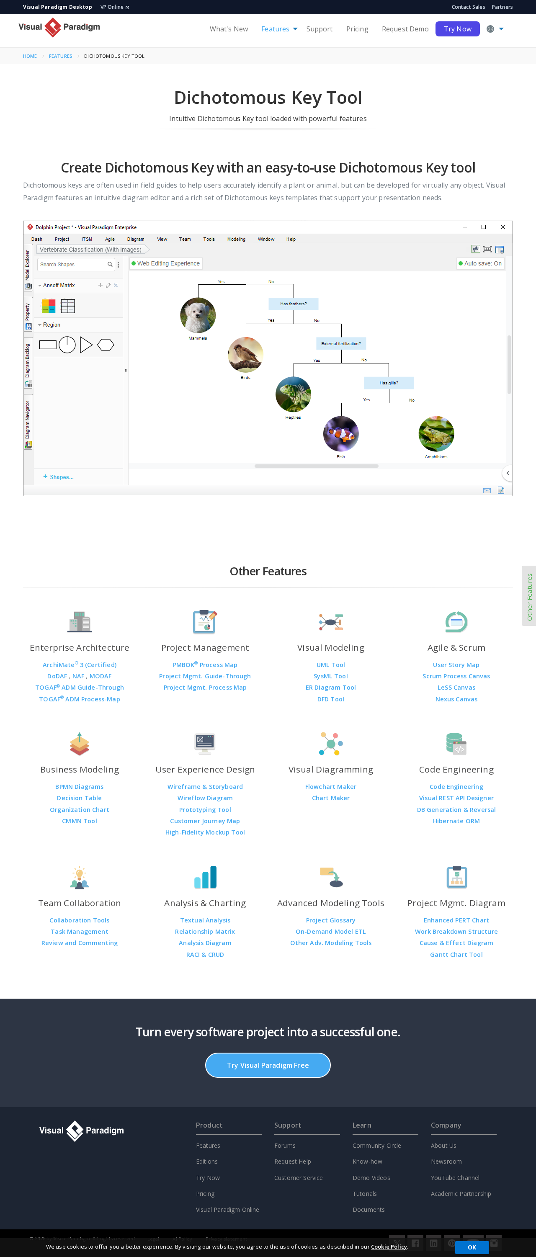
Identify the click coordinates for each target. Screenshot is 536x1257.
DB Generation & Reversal (456, 810)
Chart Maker (331, 798)
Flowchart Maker (330, 787)
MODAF (101, 676)
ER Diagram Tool (331, 687)
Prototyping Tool (205, 810)
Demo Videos (371, 1178)
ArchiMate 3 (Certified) (79, 665)
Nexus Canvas (457, 699)
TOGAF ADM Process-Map (79, 699)
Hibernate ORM (456, 821)
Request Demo (405, 28)
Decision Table (79, 798)
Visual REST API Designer (456, 798)
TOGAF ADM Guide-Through (79, 687)
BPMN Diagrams (79, 787)
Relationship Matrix (205, 931)
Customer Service (298, 1178)
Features (275, 28)
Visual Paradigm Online (228, 1209)
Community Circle (377, 1145)
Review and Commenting (79, 943)
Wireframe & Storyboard (205, 787)
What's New (229, 28)
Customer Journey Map (205, 821)
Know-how (367, 1161)
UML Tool (331, 665)
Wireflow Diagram (205, 798)
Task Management (79, 931)
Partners (502, 6)
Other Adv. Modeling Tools (331, 943)
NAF (79, 676)
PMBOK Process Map (205, 665)
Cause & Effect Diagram (457, 943)
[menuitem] (229, 29)
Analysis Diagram (205, 943)
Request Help (292, 1161)
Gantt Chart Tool (456, 954)
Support (320, 28)
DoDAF (58, 676)
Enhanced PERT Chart (456, 920)
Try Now (458, 28)
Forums (285, 1145)
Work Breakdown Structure (456, 931)
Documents (369, 1209)
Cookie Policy (389, 1246)
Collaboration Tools (79, 920)
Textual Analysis (205, 920)
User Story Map (456, 665)
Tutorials (365, 1194)
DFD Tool (330, 699)
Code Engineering (456, 787)
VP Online (112, 6)
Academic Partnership (461, 1194)
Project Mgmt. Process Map (205, 687)
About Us (443, 1145)
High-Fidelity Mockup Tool (205, 832)
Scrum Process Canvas (456, 676)
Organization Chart (79, 810)
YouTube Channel (455, 1178)
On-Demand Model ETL (331, 931)
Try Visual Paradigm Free (268, 1065)
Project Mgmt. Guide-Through (205, 676)
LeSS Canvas (456, 687)
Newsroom (446, 1161)
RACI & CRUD (205, 954)
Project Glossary (331, 920)
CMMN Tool (79, 821)
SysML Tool (331, 676)
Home (30, 56)
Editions (207, 1161)
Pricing (357, 28)
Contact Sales (468, 6)
